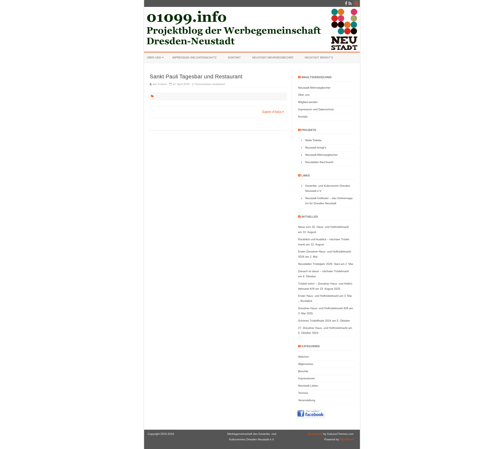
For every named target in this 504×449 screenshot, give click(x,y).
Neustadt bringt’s (319, 57)
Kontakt (234, 57)
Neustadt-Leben (308, 385)
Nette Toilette (313, 140)
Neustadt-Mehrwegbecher (272, 57)
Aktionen (303, 356)
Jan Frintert (159, 84)
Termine (303, 392)
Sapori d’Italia (272, 111)
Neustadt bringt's (315, 147)
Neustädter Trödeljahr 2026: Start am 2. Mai (325, 263)
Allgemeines (305, 364)
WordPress (346, 439)
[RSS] (350, 3)
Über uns (154, 57)
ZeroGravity (315, 433)
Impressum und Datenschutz (194, 57)
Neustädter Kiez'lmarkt (319, 162)
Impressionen (306, 378)
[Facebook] (346, 3)
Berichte (303, 371)
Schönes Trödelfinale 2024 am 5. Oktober (324, 320)
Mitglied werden (308, 102)
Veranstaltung (306, 400)
